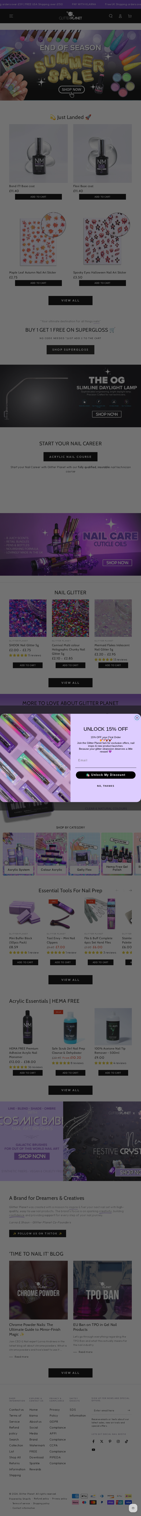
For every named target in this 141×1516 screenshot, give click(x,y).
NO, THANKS (105, 786)
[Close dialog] (137, 718)
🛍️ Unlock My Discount (105, 775)
